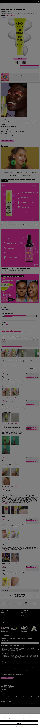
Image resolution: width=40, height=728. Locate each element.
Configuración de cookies (19, 726)
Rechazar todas (19, 723)
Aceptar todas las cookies (19, 720)
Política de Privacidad (32, 718)
